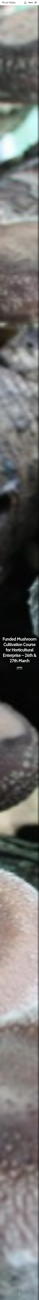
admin (19, 667)
